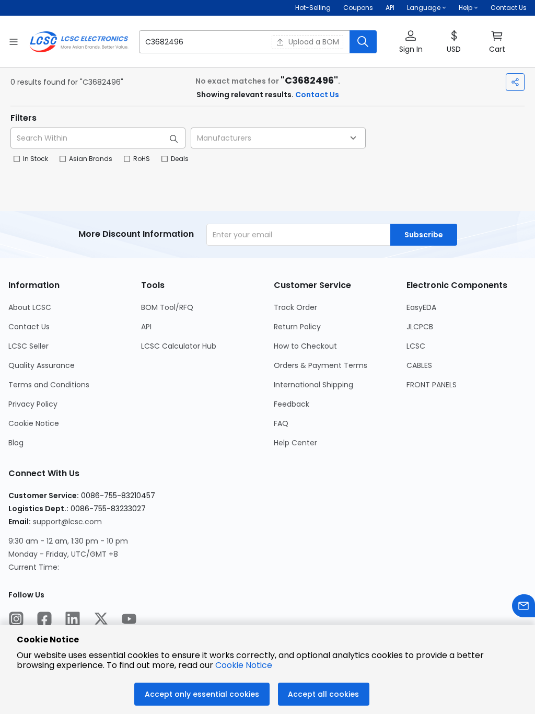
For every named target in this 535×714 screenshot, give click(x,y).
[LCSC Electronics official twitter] (101, 620)
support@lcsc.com (67, 521)
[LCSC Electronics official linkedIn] (72, 620)
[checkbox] (16, 159)
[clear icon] (260, 42)
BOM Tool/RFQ (167, 307)
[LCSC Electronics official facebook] (44, 620)
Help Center (295, 442)
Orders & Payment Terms (320, 365)
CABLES (419, 365)
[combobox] (278, 138)
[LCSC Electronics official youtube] (129, 620)
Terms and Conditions (48, 384)
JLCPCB (419, 326)
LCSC (415, 346)
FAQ (281, 423)
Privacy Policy (32, 404)
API (390, 7)
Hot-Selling (313, 7)
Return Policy (297, 326)
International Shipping (313, 384)
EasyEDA (421, 307)
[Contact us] (523, 607)
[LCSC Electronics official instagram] (16, 620)
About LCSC (29, 307)
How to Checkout (305, 346)
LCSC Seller (28, 346)
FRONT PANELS (431, 384)
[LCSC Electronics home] (79, 41)
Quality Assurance (41, 365)
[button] (258, 41)
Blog (16, 442)
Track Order (295, 307)
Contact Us (509, 7)
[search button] (363, 41)
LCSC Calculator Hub (178, 346)
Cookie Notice (33, 423)
